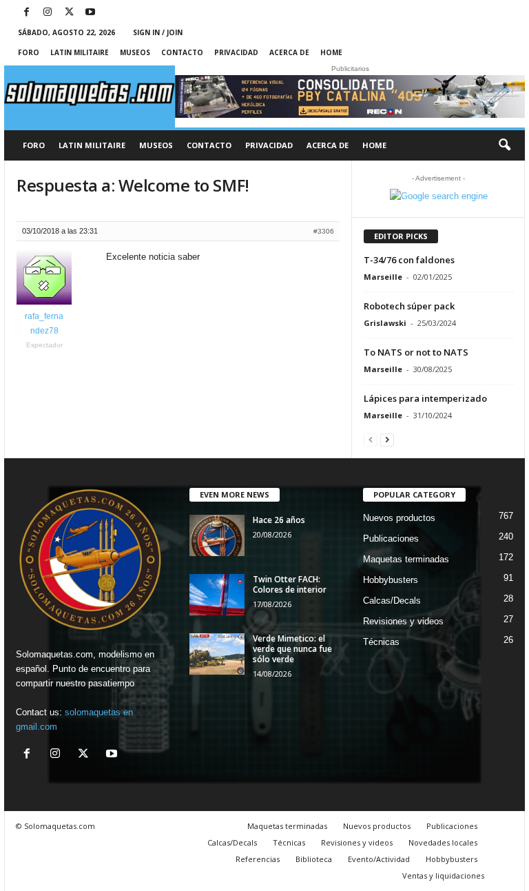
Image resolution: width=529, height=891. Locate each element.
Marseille (383, 277)
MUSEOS (135, 52)
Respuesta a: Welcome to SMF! (133, 185)
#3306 (323, 231)
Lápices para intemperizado (425, 398)
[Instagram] (47, 13)
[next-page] (387, 439)
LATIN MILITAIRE (79, 52)
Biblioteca (313, 859)
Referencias (258, 859)
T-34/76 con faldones (409, 260)
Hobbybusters (390, 580)
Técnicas (381, 642)
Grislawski (385, 323)
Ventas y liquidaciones (443, 875)
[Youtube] (90, 13)
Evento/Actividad (379, 859)
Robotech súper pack (409, 306)
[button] (504, 145)
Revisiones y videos (403, 621)
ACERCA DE (289, 52)
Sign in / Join (158, 32)
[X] (69, 13)
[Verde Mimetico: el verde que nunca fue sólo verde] (217, 654)
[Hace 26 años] (217, 535)
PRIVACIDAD (236, 52)
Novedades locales (442, 842)
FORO (28, 52)
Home (331, 52)
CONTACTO (182, 52)
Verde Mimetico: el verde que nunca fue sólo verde (292, 649)
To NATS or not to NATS (416, 352)
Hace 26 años (279, 520)
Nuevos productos (399, 518)
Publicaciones (391, 538)
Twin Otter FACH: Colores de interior (289, 584)
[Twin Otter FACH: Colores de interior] (217, 594)
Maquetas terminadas (406, 559)
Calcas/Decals (392, 600)
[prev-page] (370, 439)
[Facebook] (26, 13)
